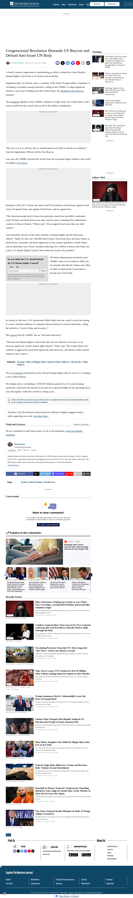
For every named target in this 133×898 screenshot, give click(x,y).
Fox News (22, 163)
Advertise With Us (112, 859)
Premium (56, 4)
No (17, 267)
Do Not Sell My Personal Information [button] (93, 892)
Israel (24, 482)
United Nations (35, 482)
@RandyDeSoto (13, 465)
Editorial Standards (112, 846)
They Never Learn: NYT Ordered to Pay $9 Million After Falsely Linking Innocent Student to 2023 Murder (62, 672)
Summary (12, 450)
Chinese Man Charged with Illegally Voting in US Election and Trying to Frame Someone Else (59, 720)
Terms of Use (16, 278)
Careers (109, 853)
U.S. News (9, 883)
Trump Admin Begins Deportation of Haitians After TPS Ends (116, 103)
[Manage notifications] (4, 893)
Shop (88, 4)
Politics (8, 879)
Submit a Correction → (82, 424)
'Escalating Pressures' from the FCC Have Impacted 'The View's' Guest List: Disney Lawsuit (61, 649)
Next (8, 835)
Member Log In (112, 4)
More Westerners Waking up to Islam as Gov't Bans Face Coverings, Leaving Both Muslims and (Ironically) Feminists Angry (115, 115)
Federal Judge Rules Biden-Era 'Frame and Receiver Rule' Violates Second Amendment (61, 766)
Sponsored (110, 883)
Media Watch (85, 883)
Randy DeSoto (19, 444)
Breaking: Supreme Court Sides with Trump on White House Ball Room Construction (115, 91)
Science (84, 879)
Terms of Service (79, 892)
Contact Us (110, 849)
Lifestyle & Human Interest (65, 879)
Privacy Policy (64, 892)
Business (59, 883)
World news (49, 482)
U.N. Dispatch (16, 373)
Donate (81, 4)
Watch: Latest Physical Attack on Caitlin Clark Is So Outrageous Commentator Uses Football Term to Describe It (116, 77)
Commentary (72, 4)
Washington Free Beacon (72, 91)
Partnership (110, 856)
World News (35, 879)
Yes (11, 267)
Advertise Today (40, 416)
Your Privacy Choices (69, 896)
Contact (33, 450)
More (20, 450)
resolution (14, 101)
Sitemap (71, 892)
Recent (26, 450)
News (64, 4)
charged (13, 335)
